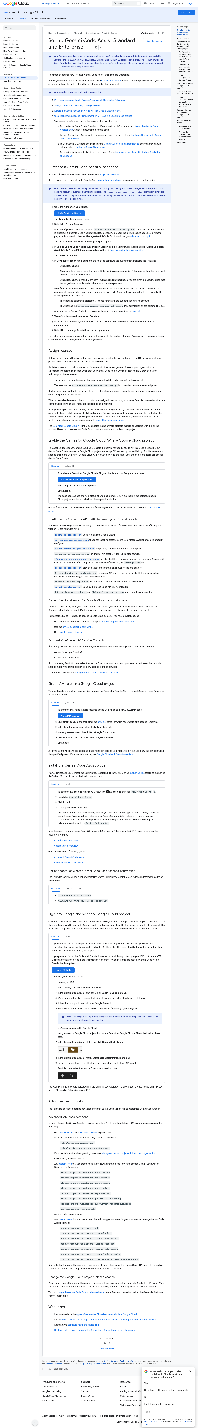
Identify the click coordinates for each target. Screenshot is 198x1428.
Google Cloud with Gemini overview (115, 754)
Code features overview (66, 840)
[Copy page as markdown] (96, 47)
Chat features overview (66, 845)
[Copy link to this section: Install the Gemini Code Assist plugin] (109, 765)
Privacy (61, 1416)
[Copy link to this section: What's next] (70, 1307)
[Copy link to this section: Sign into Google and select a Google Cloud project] (133, 914)
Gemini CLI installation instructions (121, 143)
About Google (48, 1416)
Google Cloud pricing (51, 1391)
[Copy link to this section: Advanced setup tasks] (87, 1101)
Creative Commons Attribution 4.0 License (121, 1361)
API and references (40, 18)
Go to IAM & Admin (70, 716)
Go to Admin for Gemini (69, 213)
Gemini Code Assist (111, 80)
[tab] (55, 466)
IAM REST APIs (67, 1132)
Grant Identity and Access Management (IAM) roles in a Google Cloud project (93, 116)
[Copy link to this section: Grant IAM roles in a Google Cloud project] (118, 684)
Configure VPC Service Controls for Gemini (96, 672)
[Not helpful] (163, 33)
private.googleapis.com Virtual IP (79, 627)
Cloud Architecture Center (132, 1400)
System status (88, 1400)
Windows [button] (55, 888)
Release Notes (88, 1396)
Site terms (72, 1416)
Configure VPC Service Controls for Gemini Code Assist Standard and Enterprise (94, 1330)
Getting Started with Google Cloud (135, 1391)
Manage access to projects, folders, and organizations (129, 1153)
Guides (22, 18)
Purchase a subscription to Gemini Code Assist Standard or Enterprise (89, 100)
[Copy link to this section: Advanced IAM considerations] (91, 1117)
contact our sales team (109, 180)
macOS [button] (68, 888)
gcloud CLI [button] (70, 466)
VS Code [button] (55, 784)
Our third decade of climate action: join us (119, 1416)
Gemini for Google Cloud (26, 12)
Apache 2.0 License (54, 1364)
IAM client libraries (87, 1132)
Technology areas (47, 3)
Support (85, 1391)
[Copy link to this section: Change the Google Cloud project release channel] (118, 1277)
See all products (49, 1387)
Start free (186, 12)
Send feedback (154, 41)
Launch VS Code (63, 970)
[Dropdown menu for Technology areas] (59, 3)
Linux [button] (80, 888)
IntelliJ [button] (68, 784)
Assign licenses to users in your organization (77, 105)
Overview (8, 18)
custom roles (65, 1163)
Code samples (126, 1396)
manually (137, 311)
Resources (60, 18)
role (117, 195)
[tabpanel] (107, 486)
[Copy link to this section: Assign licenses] (75, 351)
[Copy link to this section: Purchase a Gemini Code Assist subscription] (121, 167)
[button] (19, 44)
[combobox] (126, 3)
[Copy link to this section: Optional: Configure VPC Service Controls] (107, 640)
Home (50, 33)
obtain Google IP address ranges (118, 621)
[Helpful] (159, 33)
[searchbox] (19, 27)
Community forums (90, 1387)
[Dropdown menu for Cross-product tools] (89, 3)
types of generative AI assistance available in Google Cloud (106, 1314)
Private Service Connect (71, 632)
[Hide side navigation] (35, 1423)
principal (102, 722)
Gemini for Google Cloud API (67, 425)
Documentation (63, 33)
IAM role (74, 195)
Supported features (109, 174)
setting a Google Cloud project (91, 147)
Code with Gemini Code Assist (69, 857)
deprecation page (86, 67)
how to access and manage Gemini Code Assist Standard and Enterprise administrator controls (108, 1319)
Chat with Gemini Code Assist (69, 862)
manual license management (110, 420)
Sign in (191, 3)
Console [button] (55, 466)
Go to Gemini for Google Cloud (76, 479)
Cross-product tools (76, 3)
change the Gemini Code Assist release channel (81, 1292)
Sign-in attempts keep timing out (131, 1017)
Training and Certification (131, 1405)
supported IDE (137, 772)
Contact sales (48, 1400)
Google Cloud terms (88, 1416)
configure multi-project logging (83, 1324)
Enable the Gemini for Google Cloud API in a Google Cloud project (87, 110)
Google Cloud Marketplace (54, 1396)
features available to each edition (126, 250)
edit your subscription (141, 236)
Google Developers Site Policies (92, 1364)
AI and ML (78, 33)
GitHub (123, 1387)
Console (152, 3)
